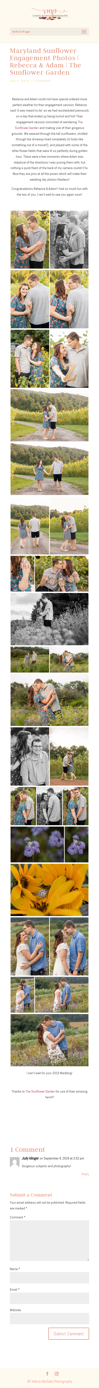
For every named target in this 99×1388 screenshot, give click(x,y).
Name (15, 1269)
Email (15, 1289)
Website (15, 1310)
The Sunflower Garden (40, 1091)
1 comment (42, 81)
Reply (85, 1174)
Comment (17, 1217)
